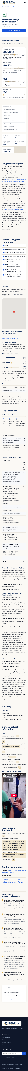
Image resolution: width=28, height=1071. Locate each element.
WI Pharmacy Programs (12, 6)
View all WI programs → (10, 998)
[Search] (24, 1053)
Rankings (4, 1039)
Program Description (9, 109)
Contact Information (9, 126)
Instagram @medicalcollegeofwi (21, 881)
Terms (11, 1068)
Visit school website (14, 30)
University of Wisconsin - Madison (12, 995)
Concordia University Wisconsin (11, 992)
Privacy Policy (5, 1068)
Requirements (7, 115)
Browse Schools (6, 1037)
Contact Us (17, 1068)
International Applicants (10, 123)
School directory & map (8, 1057)
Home (3, 6)
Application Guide (6, 1042)
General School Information (11, 121)
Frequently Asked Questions (11, 129)
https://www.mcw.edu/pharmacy (13, 209)
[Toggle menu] (24, 2)
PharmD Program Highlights (11, 112)
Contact (4, 1045)
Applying (6, 118)
